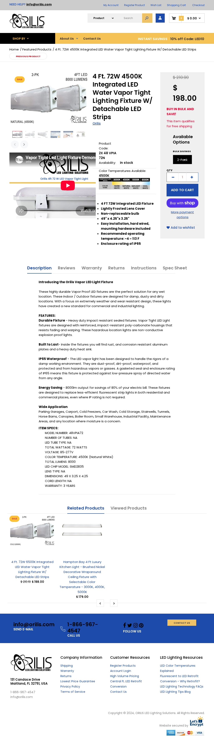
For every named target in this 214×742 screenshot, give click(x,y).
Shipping (66, 666)
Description (39, 268)
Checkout (198, 5)
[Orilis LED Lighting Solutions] (27, 27)
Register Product (134, 5)
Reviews (66, 268)
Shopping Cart (176, 5)
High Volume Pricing (124, 676)
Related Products (85, 508)
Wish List (155, 5)
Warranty (92, 268)
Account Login (120, 671)
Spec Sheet (175, 268)
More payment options (182, 214)
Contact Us (118, 692)
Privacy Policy (70, 686)
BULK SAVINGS (182, 151)
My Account (110, 5)
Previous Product (28, 56)
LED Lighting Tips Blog (175, 692)
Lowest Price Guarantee (77, 681)
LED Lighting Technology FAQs (181, 686)
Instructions (144, 268)
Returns (116, 268)
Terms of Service (72, 692)
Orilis (97, 123)
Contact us (182, 623)
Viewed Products (129, 508)
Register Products (123, 666)
